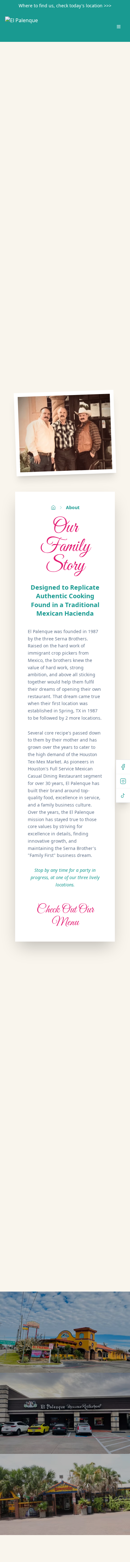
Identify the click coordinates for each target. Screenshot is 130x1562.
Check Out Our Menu (65, 916)
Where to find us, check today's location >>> (65, 6)
